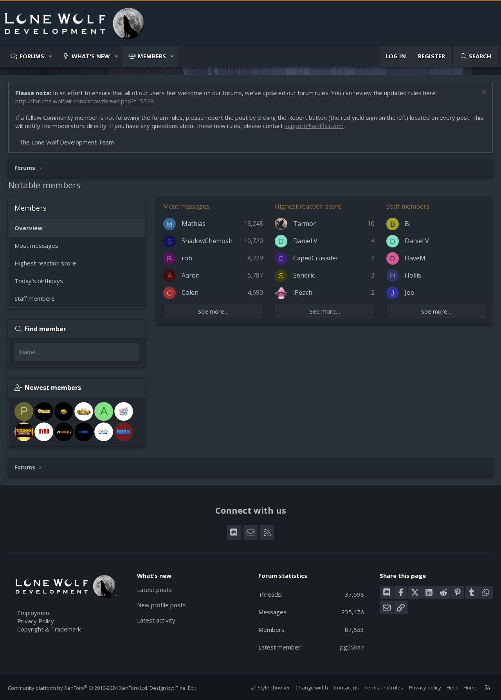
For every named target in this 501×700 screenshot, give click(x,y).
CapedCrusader (316, 258)
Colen (190, 292)
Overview (28, 228)
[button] (50, 56)
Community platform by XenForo (78, 687)
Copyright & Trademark (49, 629)
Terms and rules (383, 687)
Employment (34, 613)
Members (152, 56)
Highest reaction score (45, 263)
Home (470, 687)
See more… (213, 311)
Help (452, 687)
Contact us (346, 687)
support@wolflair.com (314, 126)
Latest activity (156, 620)
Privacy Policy (35, 621)
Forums (32, 56)
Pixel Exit (185, 687)
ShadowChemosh (207, 240)
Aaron (191, 275)
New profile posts (161, 605)
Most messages (36, 245)
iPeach (302, 292)
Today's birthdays (38, 281)
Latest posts (154, 590)
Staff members (34, 298)
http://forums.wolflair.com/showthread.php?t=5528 (84, 101)
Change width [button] (312, 687)
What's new (91, 56)
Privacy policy (425, 687)
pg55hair (352, 647)
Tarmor (304, 223)
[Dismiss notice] (483, 93)
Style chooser (273, 687)
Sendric (304, 275)
